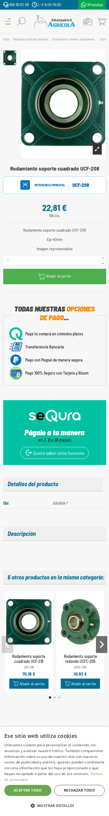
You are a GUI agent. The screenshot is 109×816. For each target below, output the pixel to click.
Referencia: (44, 185)
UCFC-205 (80, 667)
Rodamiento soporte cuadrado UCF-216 (28, 659)
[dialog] (54, 771)
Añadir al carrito (58, 276)
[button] (50, 697)
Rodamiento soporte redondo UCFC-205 (80, 659)
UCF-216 (29, 667)
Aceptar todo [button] (28, 790)
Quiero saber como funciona (58, 453)
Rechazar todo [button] (79, 790)
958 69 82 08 (18, 4)
